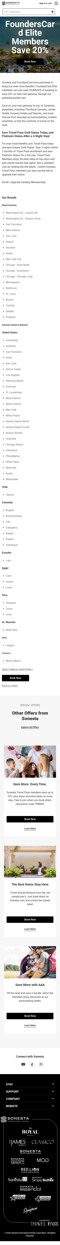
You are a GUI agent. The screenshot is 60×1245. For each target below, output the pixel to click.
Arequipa (11, 602)
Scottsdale (12, 340)
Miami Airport (13, 404)
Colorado (11, 386)
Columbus (11, 450)
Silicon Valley (13, 369)
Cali (8, 521)
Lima (9, 614)
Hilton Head (12, 461)
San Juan (11, 236)
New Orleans (13, 230)
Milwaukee (12, 479)
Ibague (9, 533)
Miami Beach (13, 398)
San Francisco (14, 224)
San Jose (11, 363)
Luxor (9, 587)
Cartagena (11, 527)
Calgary (10, 645)
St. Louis (11, 293)
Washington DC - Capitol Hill (22, 212)
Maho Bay (11, 629)
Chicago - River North (17, 264)
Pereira (10, 539)
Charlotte (11, 438)
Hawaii (10, 241)
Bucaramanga (14, 516)
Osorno (10, 494)
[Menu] (56, 3)
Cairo (9, 575)
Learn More (30, 828)
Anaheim (11, 346)
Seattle (10, 311)
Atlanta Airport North (17, 421)
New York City (13, 259)
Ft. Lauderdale (14, 392)
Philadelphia (13, 456)
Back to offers (10, 685)
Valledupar (12, 544)
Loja (8, 560)
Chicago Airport (14, 444)
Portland (10, 317)
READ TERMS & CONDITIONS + (17, 669)
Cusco (9, 608)
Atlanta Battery (14, 432)
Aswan (9, 581)
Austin (9, 253)
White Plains (13, 415)
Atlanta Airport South (17, 427)
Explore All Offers (30, 727)
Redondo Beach (15, 380)
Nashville (11, 467)
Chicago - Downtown (17, 270)
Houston (10, 247)
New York (11, 409)
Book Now (30, 61)
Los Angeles (13, 375)
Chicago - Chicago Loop (19, 276)
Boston (10, 299)
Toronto (10, 305)
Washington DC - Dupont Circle (23, 218)
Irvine (9, 357)
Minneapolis (13, 282)
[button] (29, 12)
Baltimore (11, 288)
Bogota (10, 510)
